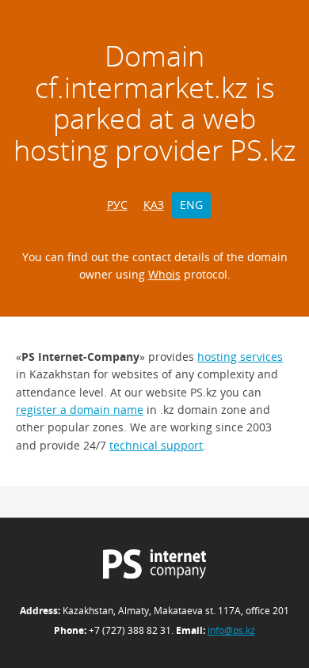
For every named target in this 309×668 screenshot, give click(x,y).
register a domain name (79, 409)
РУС (117, 204)
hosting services (240, 356)
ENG (191, 204)
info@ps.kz (231, 630)
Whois (164, 274)
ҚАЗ (153, 204)
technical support (156, 445)
